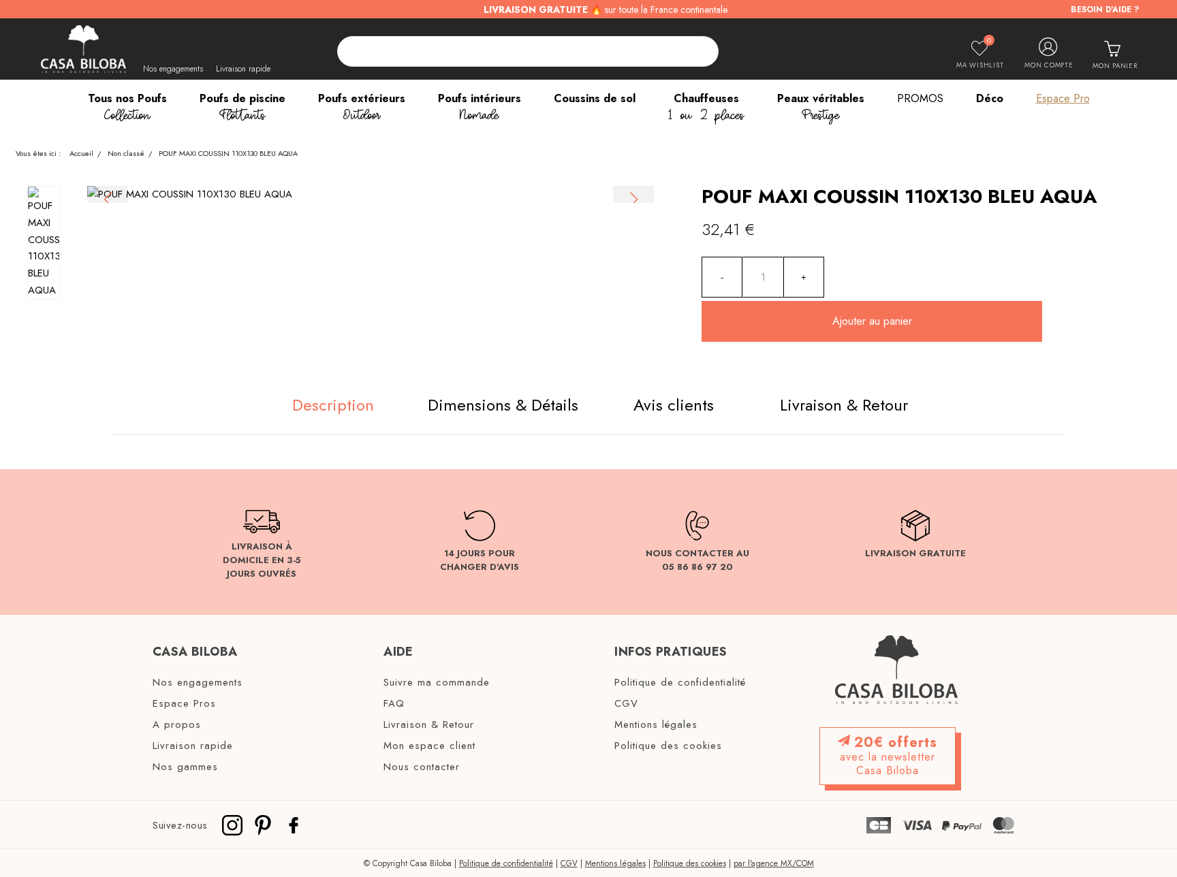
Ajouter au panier (872, 321)
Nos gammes (185, 767)
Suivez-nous (180, 824)
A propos (177, 725)
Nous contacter (421, 767)
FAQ (394, 704)
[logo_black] (83, 49)
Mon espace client (429, 746)
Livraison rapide (243, 69)
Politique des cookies (668, 746)
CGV (626, 704)
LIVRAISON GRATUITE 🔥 (605, 9)
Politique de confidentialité (680, 682)
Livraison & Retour (428, 725)
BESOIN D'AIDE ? (1105, 9)
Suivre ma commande (436, 682)
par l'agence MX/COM (774, 863)
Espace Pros (184, 704)
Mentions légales (655, 725)
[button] (633, 199)
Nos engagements (173, 69)
